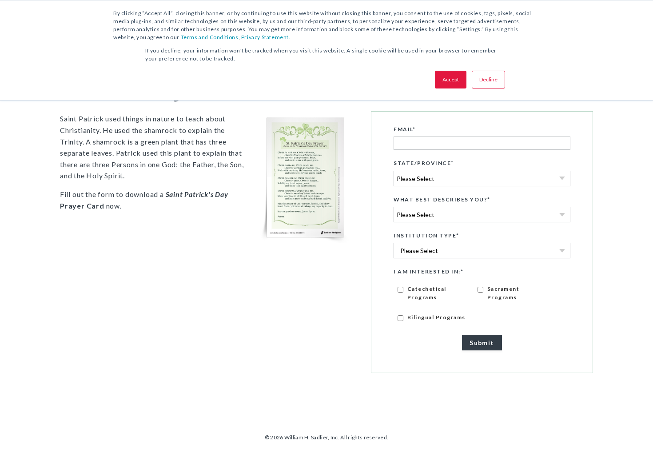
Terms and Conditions (210, 37)
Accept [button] (450, 79)
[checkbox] (482, 302)
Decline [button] (488, 79)
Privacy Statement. (266, 37)
